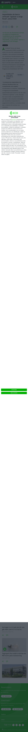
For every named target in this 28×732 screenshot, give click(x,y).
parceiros (14, 119)
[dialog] (14, 366)
